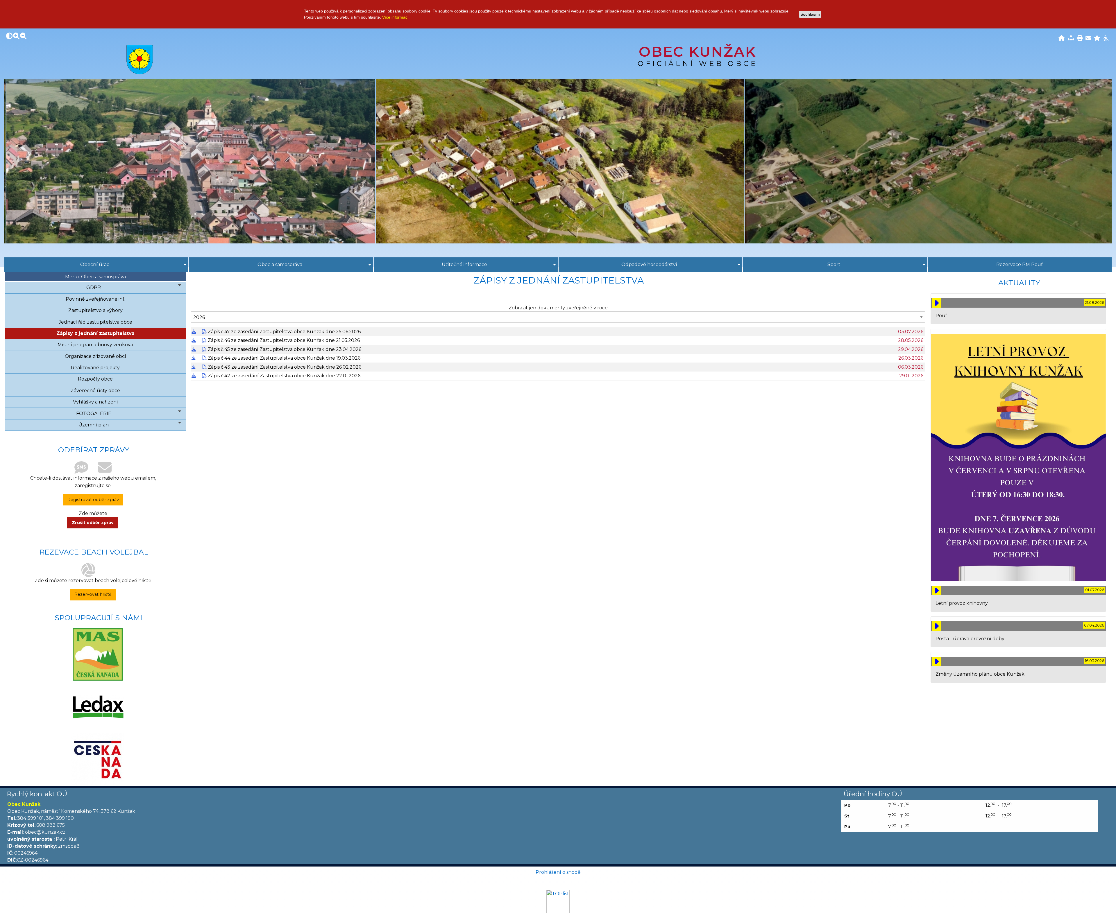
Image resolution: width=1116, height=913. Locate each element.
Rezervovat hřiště (93, 594)
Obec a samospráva (279, 264)
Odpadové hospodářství (649, 264)
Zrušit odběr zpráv (93, 522)
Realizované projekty (95, 367)
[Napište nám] (1088, 38)
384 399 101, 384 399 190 (45, 818)
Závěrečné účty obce (95, 390)
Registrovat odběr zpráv (93, 499)
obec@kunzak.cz (45, 832)
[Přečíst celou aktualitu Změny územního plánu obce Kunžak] (936, 661)
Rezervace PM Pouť (1019, 264)
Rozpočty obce (95, 379)
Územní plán (93, 425)
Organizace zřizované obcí (95, 356)
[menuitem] (96, 264)
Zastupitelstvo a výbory (95, 310)
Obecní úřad (95, 264)
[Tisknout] (1080, 38)
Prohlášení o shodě (558, 872)
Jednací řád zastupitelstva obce (95, 322)
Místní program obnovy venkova (95, 344)
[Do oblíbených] (1097, 38)
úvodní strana (139, 59)
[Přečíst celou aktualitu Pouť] (936, 303)
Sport (833, 264)
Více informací (395, 17)
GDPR (93, 287)
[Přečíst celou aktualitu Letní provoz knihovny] (936, 590)
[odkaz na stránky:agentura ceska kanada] (97, 759)
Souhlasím (810, 14)
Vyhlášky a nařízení (95, 402)
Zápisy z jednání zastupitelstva (95, 333)
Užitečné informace (464, 264)
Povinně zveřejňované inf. (95, 299)
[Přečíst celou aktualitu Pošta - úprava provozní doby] (936, 626)
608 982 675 (50, 825)
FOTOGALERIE (93, 413)
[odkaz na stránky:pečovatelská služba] (97, 707)
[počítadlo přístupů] (558, 901)
